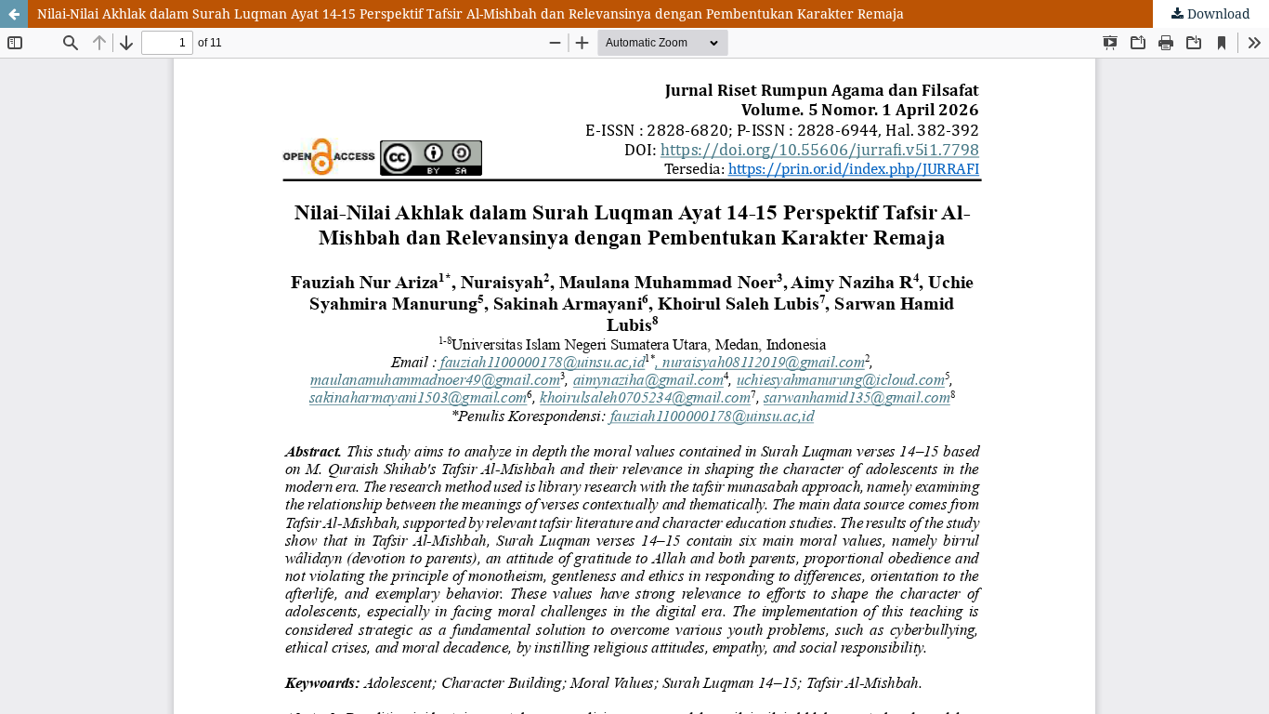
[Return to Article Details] (14, 14)
